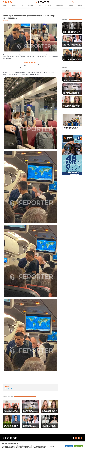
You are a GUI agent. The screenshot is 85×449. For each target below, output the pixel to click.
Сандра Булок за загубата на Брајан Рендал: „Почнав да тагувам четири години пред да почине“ (11, 411)
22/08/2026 (80, 43)
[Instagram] (8, 2)
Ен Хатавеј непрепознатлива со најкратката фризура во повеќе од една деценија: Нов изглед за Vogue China (49, 426)
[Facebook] (3, 2)
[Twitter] (11, 2)
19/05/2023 (80, 56)
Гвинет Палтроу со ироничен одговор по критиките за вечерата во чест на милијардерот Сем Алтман (11, 426)
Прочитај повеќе (69, 446)
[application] (51, 6)
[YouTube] (6, 2)
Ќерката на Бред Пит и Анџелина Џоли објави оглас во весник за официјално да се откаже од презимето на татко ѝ (30, 426)
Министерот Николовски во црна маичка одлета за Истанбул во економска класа (72, 58)
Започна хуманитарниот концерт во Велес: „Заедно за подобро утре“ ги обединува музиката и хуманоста (30, 411)
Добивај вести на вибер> (30, 62)
